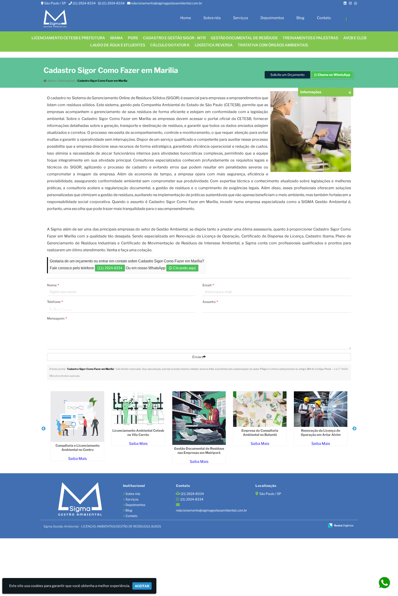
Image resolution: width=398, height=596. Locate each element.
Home (185, 18)
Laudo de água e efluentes (117, 45)
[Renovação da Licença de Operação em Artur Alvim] (320, 409)
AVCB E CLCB (354, 38)
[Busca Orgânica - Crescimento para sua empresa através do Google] (340, 525)
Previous (43, 428)
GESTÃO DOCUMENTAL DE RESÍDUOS (244, 38)
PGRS (133, 38)
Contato (324, 18)
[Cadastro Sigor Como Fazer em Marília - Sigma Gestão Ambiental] (55, 19)
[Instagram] (350, 3)
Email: (208, 285)
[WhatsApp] (355, 3)
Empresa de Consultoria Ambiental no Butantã (259, 432)
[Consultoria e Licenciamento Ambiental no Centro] (77, 416)
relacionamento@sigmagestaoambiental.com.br (166, 3)
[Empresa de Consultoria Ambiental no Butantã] (260, 409)
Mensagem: (57, 318)
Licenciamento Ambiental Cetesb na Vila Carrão (138, 432)
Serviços (240, 18)
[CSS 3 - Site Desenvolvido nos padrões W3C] (304, 526)
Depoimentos (272, 18)
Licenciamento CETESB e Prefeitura (68, 38)
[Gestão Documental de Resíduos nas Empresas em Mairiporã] (199, 418)
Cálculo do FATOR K (170, 45)
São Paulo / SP (55, 3)
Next (354, 428)
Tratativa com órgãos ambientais (273, 45)
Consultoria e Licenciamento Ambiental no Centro (78, 447)
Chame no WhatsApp (333, 75)
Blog (300, 18)
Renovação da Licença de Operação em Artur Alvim (321, 432)
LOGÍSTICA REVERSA (214, 45)
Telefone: (55, 302)
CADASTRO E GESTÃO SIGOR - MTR (174, 38)
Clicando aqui (184, 268)
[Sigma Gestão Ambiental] (80, 499)
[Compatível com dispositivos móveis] (320, 526)
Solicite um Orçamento (287, 75)
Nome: (53, 285)
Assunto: (210, 302)
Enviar (197, 357)
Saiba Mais (77, 458)
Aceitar (142, 586)
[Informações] (346, 18)
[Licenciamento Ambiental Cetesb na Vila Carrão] (138, 409)
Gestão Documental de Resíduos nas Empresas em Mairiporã (199, 450)
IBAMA (116, 38)
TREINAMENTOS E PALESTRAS (310, 38)
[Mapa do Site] (277, 525)
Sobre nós (212, 18)
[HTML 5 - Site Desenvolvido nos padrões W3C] (288, 526)
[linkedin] (345, 3)
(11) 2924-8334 (84, 3)
